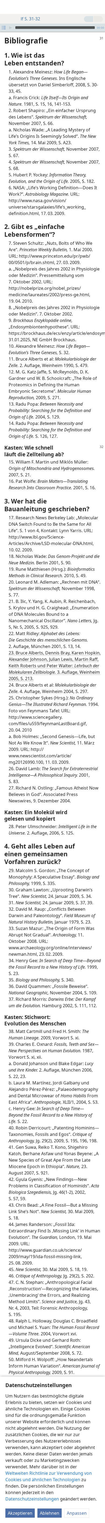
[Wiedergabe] (10, 27)
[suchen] (98, 7)
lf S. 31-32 (30, 19)
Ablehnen (49, 1513)
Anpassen (77, 1513)
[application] (52, 28)
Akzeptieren (20, 1513)
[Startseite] (8, 7)
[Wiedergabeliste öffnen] (4, 27)
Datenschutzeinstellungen (32, 1499)
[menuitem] (8, 7)
